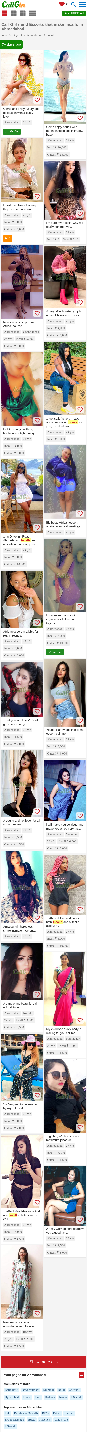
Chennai (74, 1389)
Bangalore (11, 1389)
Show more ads (44, 1362)
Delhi (61, 1389)
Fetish (56, 1413)
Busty (31, 1419)
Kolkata (50, 1397)
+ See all (76, 1397)
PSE (7, 1413)
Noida (63, 1397)
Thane (27, 1397)
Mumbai (48, 1389)
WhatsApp (61, 1419)
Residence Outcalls (26, 1413)
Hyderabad (12, 1397)
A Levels (45, 1419)
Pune (38, 1397)
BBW (45, 1413)
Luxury (69, 1413)
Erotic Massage (14, 1419)
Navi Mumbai (30, 1389)
